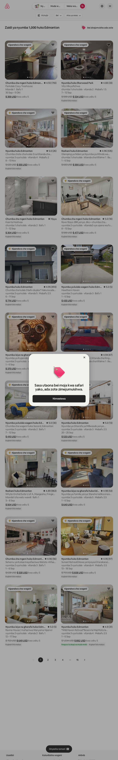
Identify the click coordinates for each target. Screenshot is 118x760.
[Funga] (84, 357)
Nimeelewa (59, 398)
